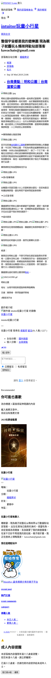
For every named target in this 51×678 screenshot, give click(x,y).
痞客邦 (23, 330)
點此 (27, 272)
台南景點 (23, 342)
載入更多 (6, 353)
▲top (3, 347)
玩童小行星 (6, 314)
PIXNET (13, 632)
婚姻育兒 (24, 57)
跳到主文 (5, 34)
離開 (16, 672)
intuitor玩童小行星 (20, 26)
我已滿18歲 (7, 672)
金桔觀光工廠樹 (18, 145)
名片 (9, 69)
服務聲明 (30, 635)
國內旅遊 (23, 338)
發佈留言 (6, 370)
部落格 (10, 66)
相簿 (9, 63)
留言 (30, 330)
